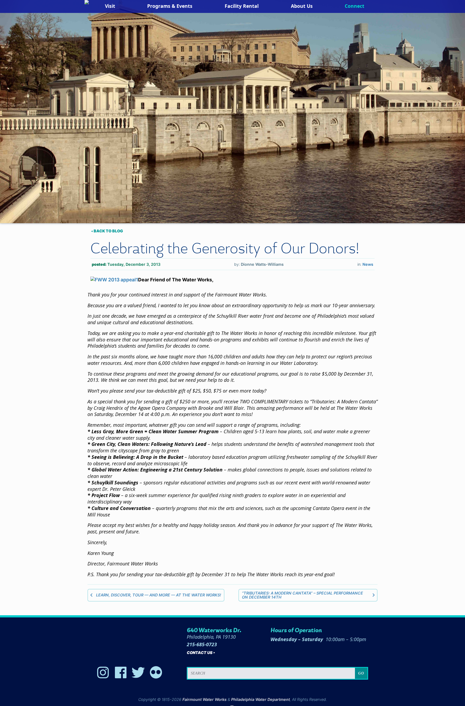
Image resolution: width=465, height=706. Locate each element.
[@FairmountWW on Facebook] (120, 672)
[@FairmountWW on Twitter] (138, 672)
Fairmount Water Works (204, 699)
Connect (354, 6)
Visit (110, 6)
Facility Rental (242, 6)
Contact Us (200, 653)
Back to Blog (108, 231)
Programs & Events (169, 6)
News (367, 264)
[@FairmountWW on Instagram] (103, 672)
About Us (302, 6)
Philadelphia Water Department (260, 699)
